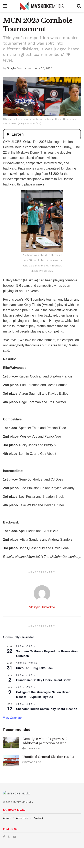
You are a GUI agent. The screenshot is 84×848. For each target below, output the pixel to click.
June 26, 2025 (43, 68)
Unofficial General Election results (48, 757)
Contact (38, 818)
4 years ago (32, 748)
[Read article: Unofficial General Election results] (11, 760)
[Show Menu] (5, 6)
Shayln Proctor (16, 68)
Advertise (22, 818)
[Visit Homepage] (42, 6)
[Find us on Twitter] (9, 837)
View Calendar (12, 717)
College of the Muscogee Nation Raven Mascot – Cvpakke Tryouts (43, 694)
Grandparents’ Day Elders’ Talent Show (43, 680)
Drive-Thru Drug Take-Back (34, 668)
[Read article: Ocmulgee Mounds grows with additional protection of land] (11, 742)
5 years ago (32, 762)
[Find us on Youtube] (14, 837)
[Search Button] (79, 6)
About (7, 818)
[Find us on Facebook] (4, 837)
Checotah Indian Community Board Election (46, 709)
